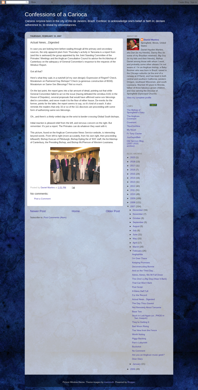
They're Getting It (140, 322)
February (137, 251)
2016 (133, 170)
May (135, 238)
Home (76, 211)
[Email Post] (73, 187)
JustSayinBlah (134, 137)
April (135, 243)
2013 (133, 182)
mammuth (109, 382)
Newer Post (38, 211)
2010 (133, 194)
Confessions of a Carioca (56, 14)
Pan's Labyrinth (139, 342)
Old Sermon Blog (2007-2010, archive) (135, 143)
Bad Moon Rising (140, 326)
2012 (133, 186)
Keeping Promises (141, 262)
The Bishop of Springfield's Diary (135, 111)
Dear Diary (137, 359)
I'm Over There (139, 258)
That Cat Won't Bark (142, 283)
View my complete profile (139, 97)
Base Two (137, 311)
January (137, 364)
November (138, 214)
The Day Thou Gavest (143, 303)
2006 (133, 369)
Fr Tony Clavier (134, 133)
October (137, 218)
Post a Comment (42, 199)
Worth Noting (138, 334)
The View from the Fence (144, 330)
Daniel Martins (151, 40)
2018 (133, 161)
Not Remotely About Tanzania (146, 307)
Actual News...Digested (143, 299)
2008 (133, 202)
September (138, 222)
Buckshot (136, 346)
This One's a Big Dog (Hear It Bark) (149, 279)
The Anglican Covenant (133, 117)
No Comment (138, 351)
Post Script (137, 287)
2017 (133, 166)
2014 (133, 178)
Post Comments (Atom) (55, 217)
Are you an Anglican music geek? (148, 355)
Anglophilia (137, 254)
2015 (133, 174)
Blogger (131, 382)
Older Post (113, 211)
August (136, 226)
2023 (133, 157)
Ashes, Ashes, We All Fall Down (147, 275)
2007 (133, 206)
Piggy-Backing (139, 338)
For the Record (139, 295)
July (135, 230)
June (135, 234)
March (136, 247)
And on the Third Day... (143, 271)
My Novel (131, 130)
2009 (133, 198)
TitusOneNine (133, 126)
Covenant (131, 122)
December (138, 210)
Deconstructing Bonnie (143, 266)
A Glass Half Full (140, 291)
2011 (133, 190)
